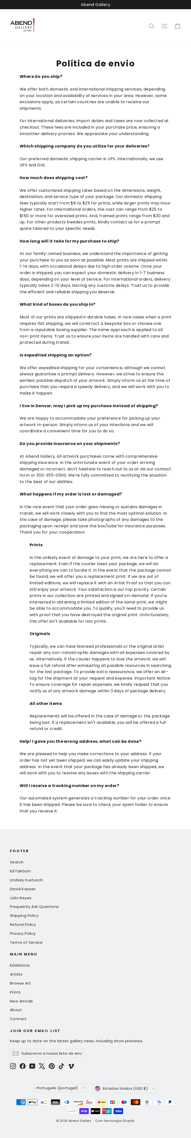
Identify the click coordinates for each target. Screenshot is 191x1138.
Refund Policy (23, 924)
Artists (16, 974)
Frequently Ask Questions (34, 906)
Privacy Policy (23, 933)
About (16, 1009)
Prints (15, 992)
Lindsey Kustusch (26, 880)
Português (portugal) (57, 1087)
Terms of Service (26, 942)
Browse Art (20, 983)
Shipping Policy (24, 915)
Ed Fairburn (20, 871)
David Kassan (23, 888)
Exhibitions (20, 965)
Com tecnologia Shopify (115, 1121)
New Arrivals (21, 1001)
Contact (18, 1018)
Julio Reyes (20, 897)
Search (16, 862)
